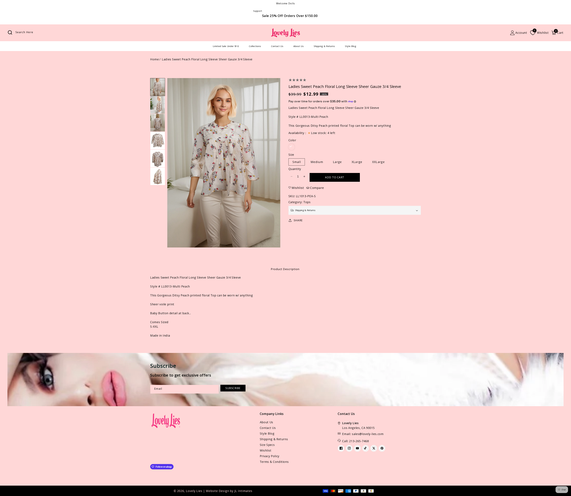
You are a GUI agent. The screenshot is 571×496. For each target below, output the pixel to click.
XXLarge (378, 162)
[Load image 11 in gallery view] (157, 158)
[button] (557, 32)
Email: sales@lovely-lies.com (362, 434)
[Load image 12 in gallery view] (157, 176)
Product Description (285, 269)
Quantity (294, 169)
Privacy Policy (269, 456)
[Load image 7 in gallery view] (157, 87)
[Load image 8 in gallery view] (157, 105)
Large (337, 162)
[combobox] (40, 32)
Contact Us (268, 428)
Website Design (217, 491)
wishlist (298, 187)
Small (296, 162)
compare (317, 187)
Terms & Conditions (274, 462)
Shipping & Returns (274, 439)
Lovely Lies (194, 491)
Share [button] (298, 220)
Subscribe (232, 388)
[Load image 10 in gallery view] (157, 140)
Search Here (10, 32)
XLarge (357, 162)
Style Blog (267, 433)
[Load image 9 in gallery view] (157, 123)
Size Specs (267, 445)
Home (154, 59)
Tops (307, 202)
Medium (317, 162)
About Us (266, 422)
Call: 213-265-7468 (355, 441)
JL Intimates (243, 491)
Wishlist (265, 450)
